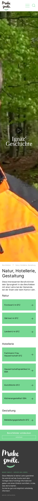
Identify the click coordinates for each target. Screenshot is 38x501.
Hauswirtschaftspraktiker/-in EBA (17, 370)
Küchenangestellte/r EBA (15, 398)
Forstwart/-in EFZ (12, 305)
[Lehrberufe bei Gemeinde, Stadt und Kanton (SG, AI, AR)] (6, 5)
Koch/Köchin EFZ (12, 385)
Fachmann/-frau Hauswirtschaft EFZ (13, 354)
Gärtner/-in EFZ (11, 318)
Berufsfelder (6, 265)
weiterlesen (19, 437)
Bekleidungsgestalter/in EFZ (16, 420)
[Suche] (33, 6)
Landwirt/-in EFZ (11, 331)
